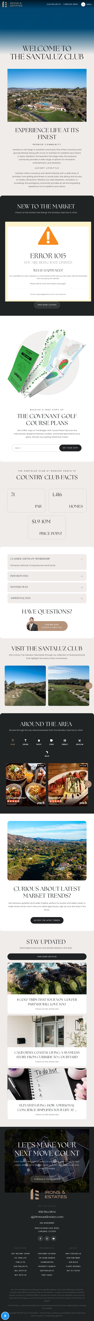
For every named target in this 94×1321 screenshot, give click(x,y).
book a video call (53, 627)
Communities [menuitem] (47, 1262)
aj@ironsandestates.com (47, 1217)
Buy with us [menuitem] (21, 1275)
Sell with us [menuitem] (21, 1270)
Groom (79, 744)
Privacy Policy (45, 1313)
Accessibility (65, 1313)
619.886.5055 (52, 624)
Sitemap (55, 1313)
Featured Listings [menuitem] (47, 1253)
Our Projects (54, 4)
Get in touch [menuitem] (73, 1270)
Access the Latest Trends (47, 920)
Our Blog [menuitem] (73, 1262)
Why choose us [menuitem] (73, 1253)
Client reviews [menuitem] (73, 1266)
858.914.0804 (71, 4)
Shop (38, 744)
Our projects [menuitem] (21, 1266)
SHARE (42, 766)
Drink (25, 744)
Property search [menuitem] (46, 1266)
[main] (47, 563)
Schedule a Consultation (47, 1179)
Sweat (65, 744)
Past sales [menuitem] (47, 1275)
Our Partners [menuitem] (73, 1258)
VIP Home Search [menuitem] (47, 1258)
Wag (47, 756)
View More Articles (47, 956)
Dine (13, 744)
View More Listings (47, 305)
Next (88, 784)
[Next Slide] (89, 685)
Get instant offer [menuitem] (20, 1253)
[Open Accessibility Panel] (5, 1316)
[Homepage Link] (12, 4)
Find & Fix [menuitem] (20, 1262)
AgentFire (58, 1316)
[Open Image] (25, 686)
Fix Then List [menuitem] (20, 1258)
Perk (51, 744)
